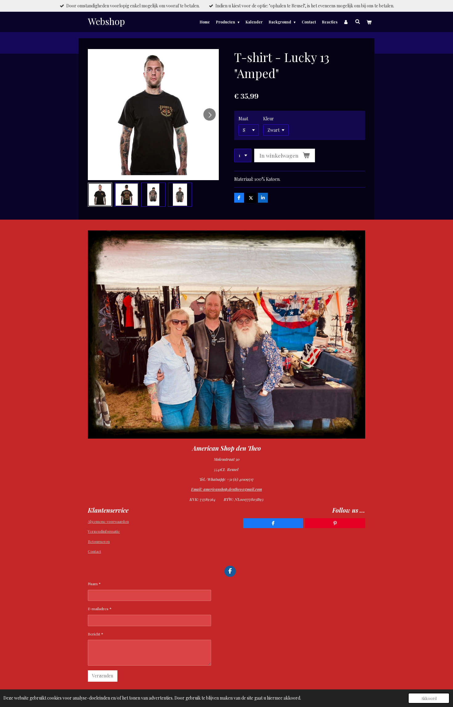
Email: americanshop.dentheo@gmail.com (226, 489)
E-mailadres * (100, 608)
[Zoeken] (357, 21)
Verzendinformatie (104, 531)
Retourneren (99, 541)
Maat (243, 119)
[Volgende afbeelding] (209, 114)
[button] (100, 195)
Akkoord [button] (429, 698)
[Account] (346, 21)
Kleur (268, 119)
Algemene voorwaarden (108, 521)
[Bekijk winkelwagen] (368, 21)
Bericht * (95, 633)
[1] (242, 155)
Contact (94, 551)
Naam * (94, 583)
